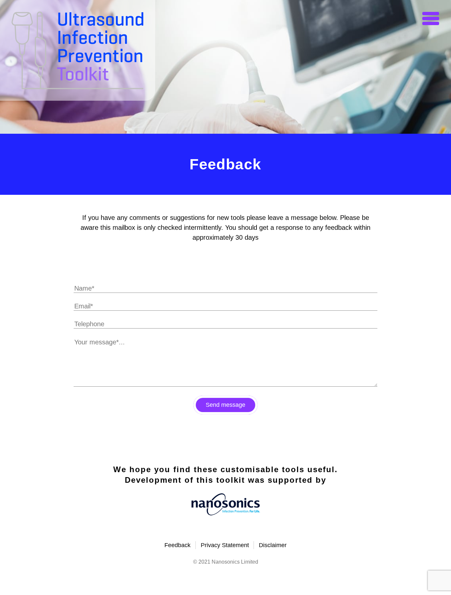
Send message (225, 405)
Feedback (177, 545)
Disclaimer (273, 545)
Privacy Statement (225, 545)
